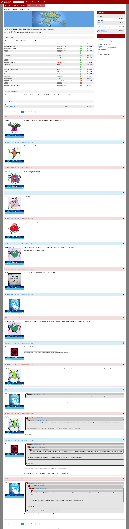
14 (31, 111)
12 (25, 111)
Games (46, 1)
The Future (100, 39)
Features (28, 1)
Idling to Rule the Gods (103, 49)
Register (40, 1)
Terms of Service (14, 528)
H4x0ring (16, 5)
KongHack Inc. (60, 528)
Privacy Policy (6, 528)
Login (33, 1)
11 (22, 111)
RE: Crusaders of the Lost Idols (13, 117)
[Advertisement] (57, 6)
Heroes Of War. (100, 22)
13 (28, 111)
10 (19, 111)
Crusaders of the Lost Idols (10, 106)
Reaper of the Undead (101, 15)
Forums (9, 5)
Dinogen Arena (101, 53)
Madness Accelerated (101, 18)
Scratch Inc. (100, 42)
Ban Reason (100, 46)
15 (34, 111)
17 (39, 111)
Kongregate (23, 5)
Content (52, 1)
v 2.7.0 (67, 528)
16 (36, 111)
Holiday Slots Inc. (101, 30)
